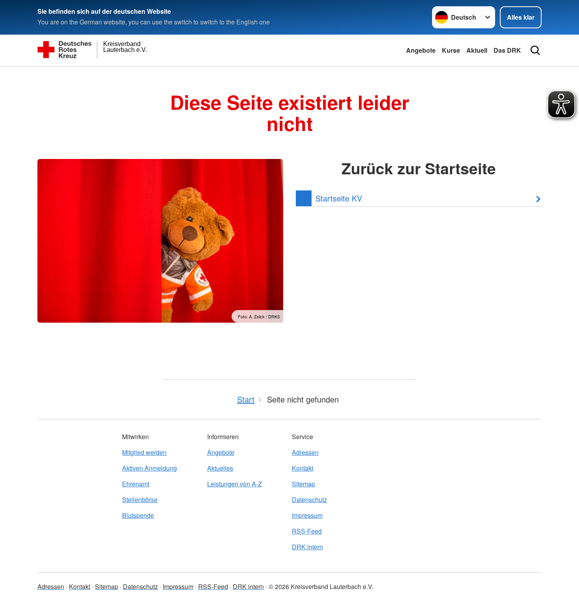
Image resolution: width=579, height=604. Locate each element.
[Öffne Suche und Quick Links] (535, 50)
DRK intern (307, 546)
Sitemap (303, 483)
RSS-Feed (307, 531)
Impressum (307, 515)
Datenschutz (309, 499)
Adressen (305, 452)
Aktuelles (220, 468)
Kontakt (302, 468)
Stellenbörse (140, 499)
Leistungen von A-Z (234, 483)
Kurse (451, 50)
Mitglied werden (144, 452)
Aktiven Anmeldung (149, 468)
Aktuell (476, 50)
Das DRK (507, 50)
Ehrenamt (135, 483)
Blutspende (138, 515)
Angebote (421, 50)
